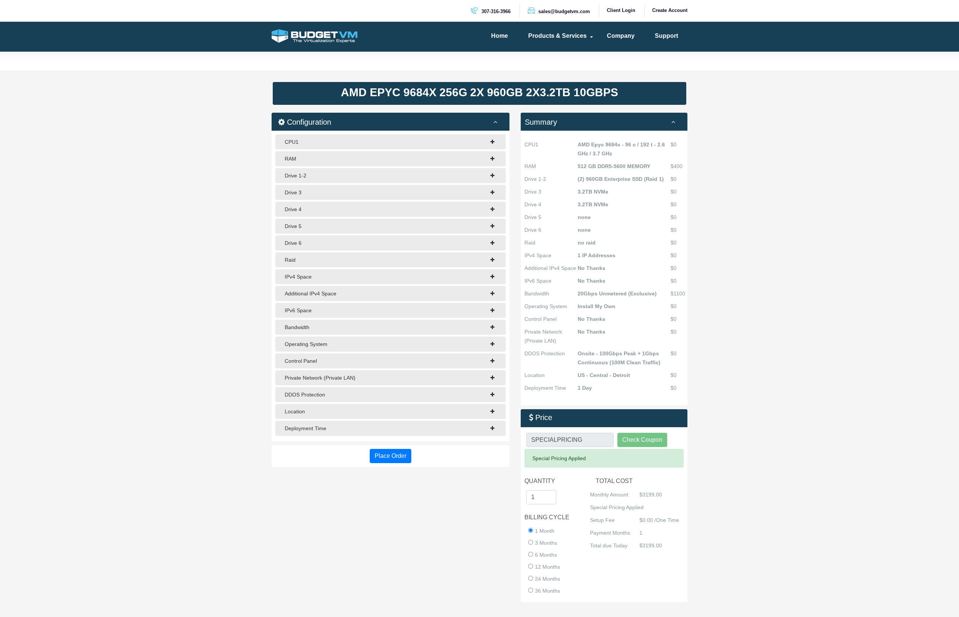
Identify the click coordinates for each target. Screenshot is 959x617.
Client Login (621, 10)
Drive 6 (293, 243)
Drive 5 (293, 226)
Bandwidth (297, 327)
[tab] (604, 122)
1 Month (544, 531)
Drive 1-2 (295, 176)
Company (621, 36)
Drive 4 (293, 209)
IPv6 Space (298, 310)
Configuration (308, 122)
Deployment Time (305, 428)
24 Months (547, 579)
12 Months (547, 567)
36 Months (547, 591)
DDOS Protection (305, 395)
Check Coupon (642, 440)
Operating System (306, 344)
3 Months (546, 543)
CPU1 (292, 142)
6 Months (546, 555)
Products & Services (557, 36)
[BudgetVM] (314, 36)
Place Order (390, 456)
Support (666, 36)
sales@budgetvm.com (563, 11)
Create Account (669, 10)
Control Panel (301, 361)
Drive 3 (293, 192)
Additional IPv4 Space (310, 294)
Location (295, 411)
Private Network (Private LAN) (320, 378)
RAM (290, 159)
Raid (290, 260)
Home (499, 36)
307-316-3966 (495, 11)
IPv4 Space (298, 277)
